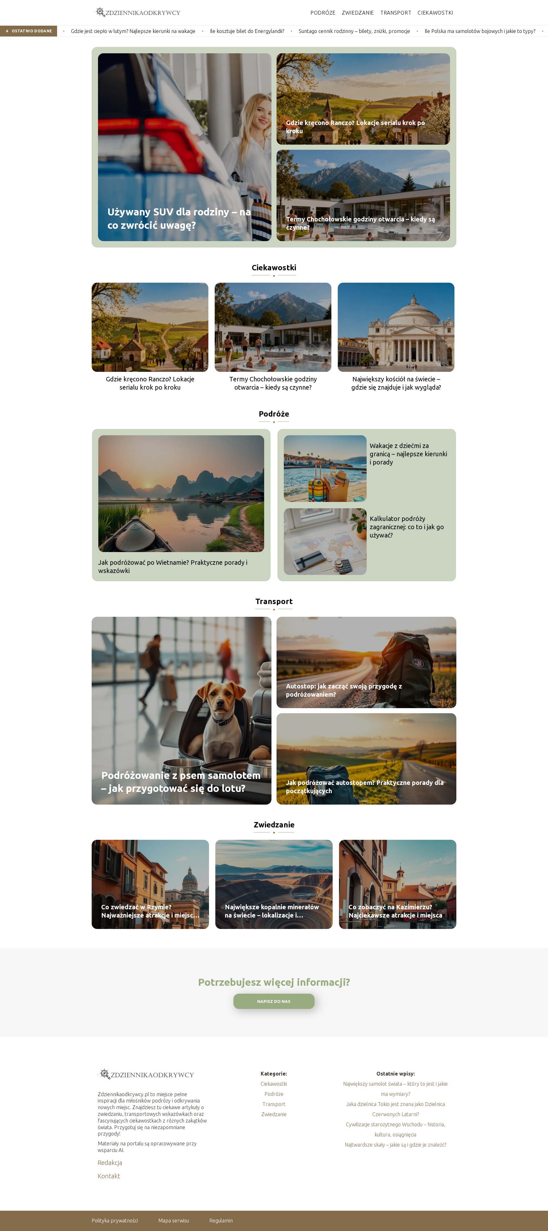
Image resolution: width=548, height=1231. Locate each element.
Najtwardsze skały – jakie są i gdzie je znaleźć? (395, 1145)
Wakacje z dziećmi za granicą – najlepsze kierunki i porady (408, 454)
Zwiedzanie (358, 13)
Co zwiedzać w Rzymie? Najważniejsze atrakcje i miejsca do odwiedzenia (149, 911)
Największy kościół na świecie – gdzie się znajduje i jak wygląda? (396, 383)
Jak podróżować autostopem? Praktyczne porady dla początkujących (365, 786)
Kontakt (109, 1176)
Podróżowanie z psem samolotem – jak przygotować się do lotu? (181, 781)
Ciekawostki (435, 13)
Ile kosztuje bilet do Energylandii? (166, 31)
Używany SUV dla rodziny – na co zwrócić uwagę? (179, 218)
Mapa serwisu (173, 1220)
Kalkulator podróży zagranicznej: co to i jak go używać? (407, 527)
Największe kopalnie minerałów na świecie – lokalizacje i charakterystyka (272, 911)
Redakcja (110, 1162)
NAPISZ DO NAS (273, 1001)
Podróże (323, 13)
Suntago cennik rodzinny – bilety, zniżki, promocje (273, 31)
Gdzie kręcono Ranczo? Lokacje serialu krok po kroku (355, 127)
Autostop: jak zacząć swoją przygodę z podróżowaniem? (344, 690)
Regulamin (221, 1220)
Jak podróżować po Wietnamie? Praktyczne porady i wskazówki (172, 566)
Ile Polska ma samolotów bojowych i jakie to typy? (398, 31)
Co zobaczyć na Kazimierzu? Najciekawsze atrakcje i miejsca (395, 911)
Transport (395, 13)
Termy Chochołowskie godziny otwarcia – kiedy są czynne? (360, 223)
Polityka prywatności (115, 1220)
